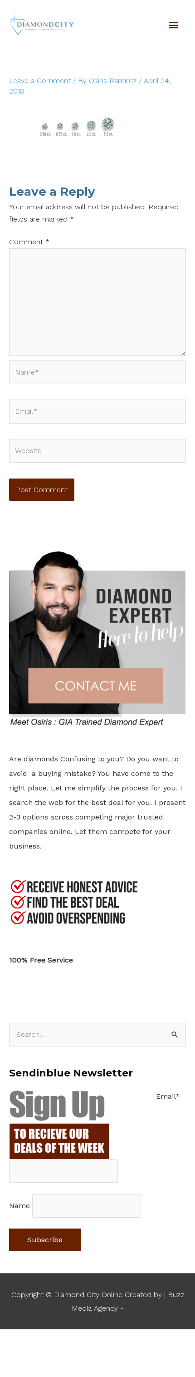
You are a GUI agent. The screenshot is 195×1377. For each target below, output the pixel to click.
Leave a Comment (40, 80)
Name (19, 1205)
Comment (29, 241)
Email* (168, 1096)
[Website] (97, 452)
